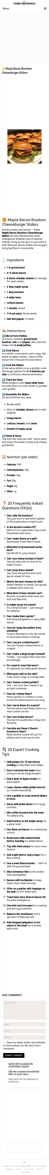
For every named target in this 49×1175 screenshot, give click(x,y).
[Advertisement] (24, 38)
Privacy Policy (25, 1172)
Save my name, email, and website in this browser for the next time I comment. (24, 1045)
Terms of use (29, 1169)
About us (40, 1169)
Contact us (9, 1169)
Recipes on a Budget (10, 1166)
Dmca (19, 1169)
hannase (42, 1166)
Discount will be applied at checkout (23, 1080)
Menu (6, 8)
